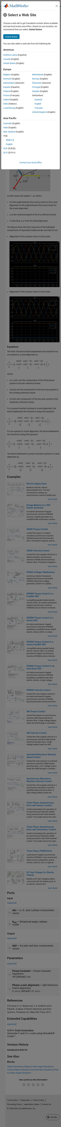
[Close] (57, 6)
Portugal (36, 87)
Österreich (37, 83)
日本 (5, 148)
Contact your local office (30, 162)
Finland (6, 91)
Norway (35, 79)
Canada (7, 59)
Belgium (7, 74)
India (5, 127)
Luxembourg (9, 108)
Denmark (7, 79)
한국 (5, 152)
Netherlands (37, 74)
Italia (5, 104)
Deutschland (9, 83)
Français (39, 108)
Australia (7, 123)
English (38, 104)
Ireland (6, 99)
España (6, 87)
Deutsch (38, 99)
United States (9, 63)
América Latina (10, 55)
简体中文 (10, 140)
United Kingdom (39, 112)
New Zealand (9, 132)
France (6, 95)
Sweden (35, 91)
